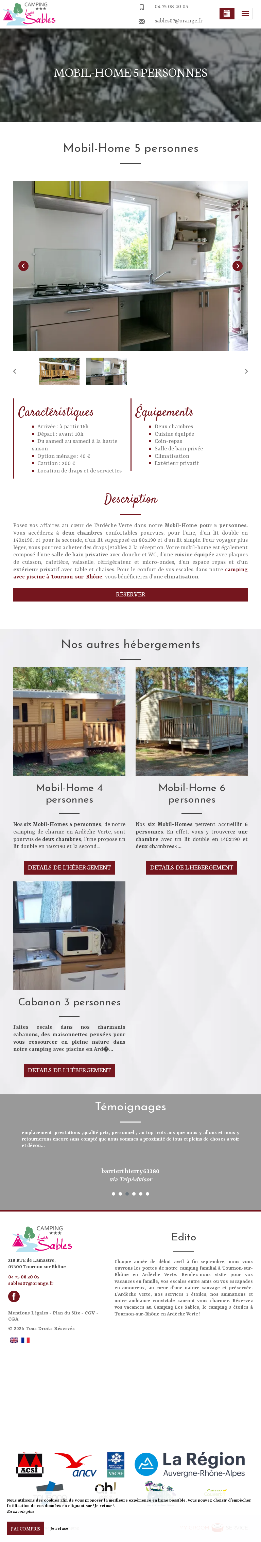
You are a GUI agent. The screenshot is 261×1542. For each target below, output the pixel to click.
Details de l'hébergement (69, 867)
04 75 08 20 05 (171, 7)
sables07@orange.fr (179, 21)
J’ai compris (25, 1528)
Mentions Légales (28, 1312)
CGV (90, 1312)
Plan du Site (66, 1312)
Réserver (130, 594)
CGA (13, 1318)
